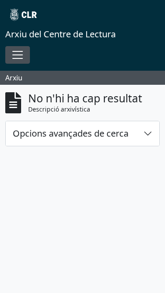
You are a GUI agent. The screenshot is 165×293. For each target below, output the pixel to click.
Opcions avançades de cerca (70, 133)
